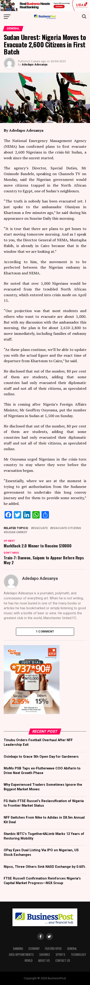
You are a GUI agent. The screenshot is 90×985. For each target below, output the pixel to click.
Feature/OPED (53, 948)
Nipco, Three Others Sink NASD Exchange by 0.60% (44, 867)
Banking (18, 948)
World (28, 960)
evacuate (40, 528)
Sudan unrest (16, 532)
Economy (34, 948)
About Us (44, 960)
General (72, 948)
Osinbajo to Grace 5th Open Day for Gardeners (41, 757)
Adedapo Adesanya (34, 64)
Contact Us (62, 960)
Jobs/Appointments (21, 954)
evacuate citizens (66, 528)
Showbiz (44, 954)
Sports (60, 954)
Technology (78, 954)
